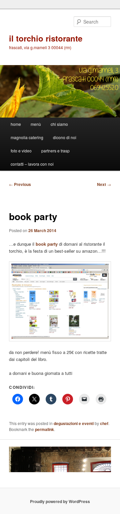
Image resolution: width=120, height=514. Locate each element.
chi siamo (59, 124)
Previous (20, 184)
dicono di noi (64, 137)
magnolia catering (27, 137)
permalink (44, 429)
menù (36, 124)
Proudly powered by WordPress (60, 501)
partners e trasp (55, 150)
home (16, 124)
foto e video (21, 150)
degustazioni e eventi (74, 423)
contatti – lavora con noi (32, 164)
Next (104, 184)
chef (104, 423)
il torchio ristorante (45, 38)
